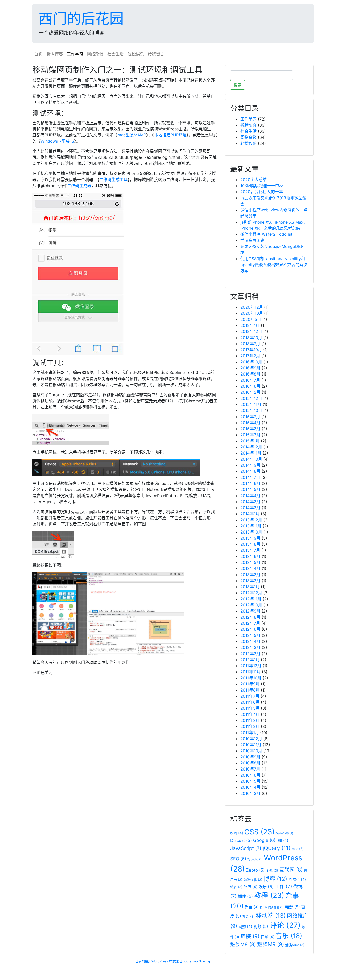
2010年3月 (250, 793)
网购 (245, 926)
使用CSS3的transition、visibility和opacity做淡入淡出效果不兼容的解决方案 (273, 264)
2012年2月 (250, 653)
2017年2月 (250, 355)
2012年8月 (250, 617)
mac (298, 849)
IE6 (282, 840)
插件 (245, 896)
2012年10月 (251, 604)
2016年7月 (250, 380)
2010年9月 (250, 756)
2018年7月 (250, 343)
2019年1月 (250, 325)
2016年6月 (250, 386)
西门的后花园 (81, 18)
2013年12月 (251, 519)
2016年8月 (250, 374)
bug (236, 833)
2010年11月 (250, 744)
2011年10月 (250, 677)
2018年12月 (251, 331)
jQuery (277, 848)
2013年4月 (250, 568)
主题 (272, 870)
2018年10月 (251, 337)
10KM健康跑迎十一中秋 (261, 185)
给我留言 (156, 53)
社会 (248, 916)
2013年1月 (250, 586)
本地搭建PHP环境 (170, 134)
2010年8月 (250, 762)
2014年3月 (250, 501)
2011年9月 (250, 683)
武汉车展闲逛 (252, 240)
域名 (236, 887)
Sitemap (205, 961)
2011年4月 (250, 714)
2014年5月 (250, 489)
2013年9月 (250, 538)
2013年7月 (250, 550)
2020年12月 (251, 307)
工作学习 (75, 53)
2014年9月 (250, 465)
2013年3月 (250, 574)
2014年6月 (250, 483)
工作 (283, 887)
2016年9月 (250, 367)
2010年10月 (251, 750)
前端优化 (253, 880)
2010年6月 (250, 775)
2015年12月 (251, 398)
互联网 (291, 870)
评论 (285, 925)
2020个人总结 (253, 179)
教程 (269, 895)
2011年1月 (249, 732)
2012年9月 (250, 611)
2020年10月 (251, 313)
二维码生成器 (79, 185)
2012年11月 (250, 598)
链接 (249, 936)
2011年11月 (250, 671)
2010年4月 (250, 787)
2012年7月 (250, 623)
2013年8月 (250, 544)
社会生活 (115, 53)
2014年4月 (250, 495)
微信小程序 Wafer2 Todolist (266, 234)
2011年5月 (250, 708)
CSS (259, 831)
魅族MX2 (294, 945)
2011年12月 (250, 665)
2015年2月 (250, 434)
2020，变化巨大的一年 (261, 191)
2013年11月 (250, 525)
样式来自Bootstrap (183, 961)
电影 (292, 907)
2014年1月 (250, 513)
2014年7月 (250, 477)
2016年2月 (250, 392)
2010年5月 (250, 781)
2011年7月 (249, 696)
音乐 (289, 936)
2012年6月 (250, 629)
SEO (238, 858)
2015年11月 (250, 404)
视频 (260, 926)
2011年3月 (250, 720)
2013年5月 (250, 562)
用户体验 (276, 907)
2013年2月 (250, 580)
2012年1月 (250, 659)
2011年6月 (250, 702)
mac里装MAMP (132, 134)
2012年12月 (251, 592)
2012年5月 (250, 635)
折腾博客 (55, 53)
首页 (38, 53)
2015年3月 (250, 428)
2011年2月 (250, 726)
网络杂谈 (95, 53)
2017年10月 (251, 349)
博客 (275, 878)
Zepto (255, 870)
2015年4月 (250, 422)
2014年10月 (251, 459)
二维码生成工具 (113, 179)
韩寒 (267, 937)
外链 (250, 887)
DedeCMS (284, 833)
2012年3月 (250, 647)
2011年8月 (250, 690)
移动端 (271, 915)
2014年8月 (250, 471)
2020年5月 (250, 319)
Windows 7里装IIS (57, 141)
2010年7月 (250, 769)
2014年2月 (250, 507)
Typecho (255, 859)
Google (264, 840)
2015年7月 (250, 416)
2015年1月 (250, 440)
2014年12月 (251, 446)
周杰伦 (297, 879)
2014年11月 (250, 453)
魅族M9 (270, 944)
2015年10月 (251, 410)
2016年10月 (251, 361)
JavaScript (245, 848)
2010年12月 (251, 738)
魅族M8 (243, 944)
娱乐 (266, 886)
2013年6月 (250, 556)
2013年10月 (251, 532)
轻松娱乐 (136, 53)
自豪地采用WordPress (151, 961)
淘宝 (252, 907)
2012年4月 (250, 641)
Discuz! (241, 840)
